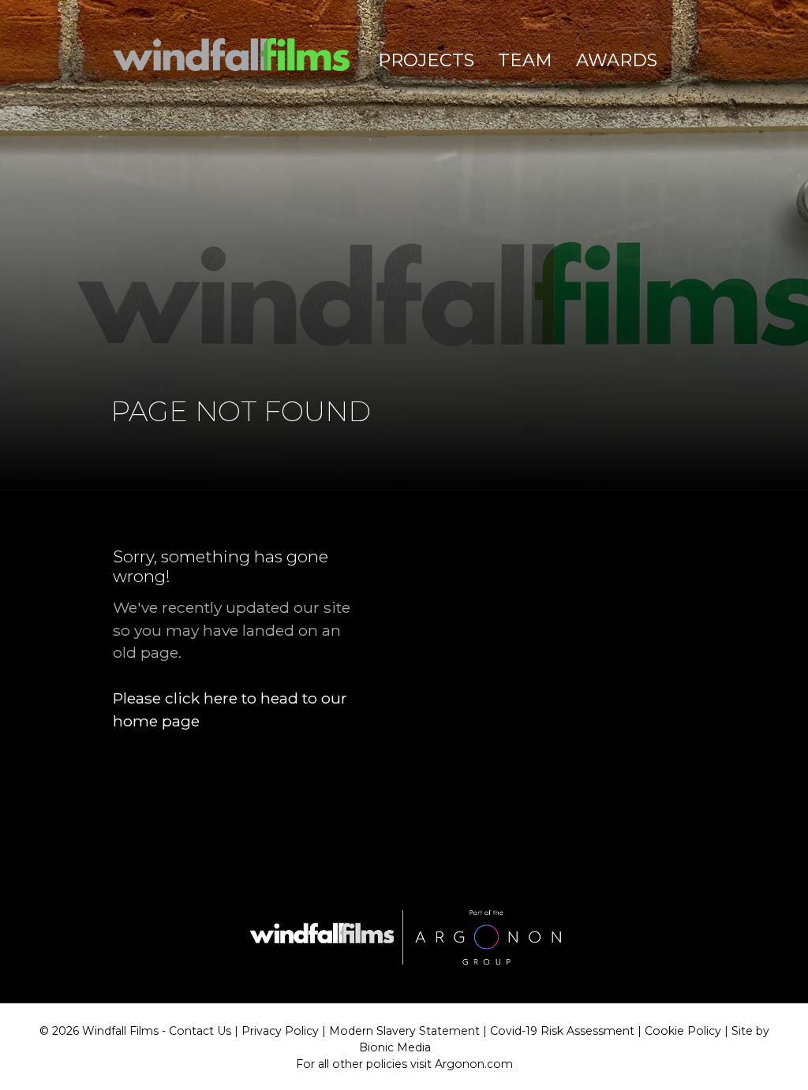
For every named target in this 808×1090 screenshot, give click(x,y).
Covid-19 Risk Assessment (562, 1031)
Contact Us (200, 1031)
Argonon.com (474, 1064)
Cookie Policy (683, 1031)
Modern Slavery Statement (404, 1031)
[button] (426, 61)
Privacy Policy (280, 1031)
